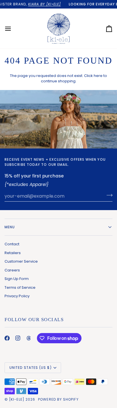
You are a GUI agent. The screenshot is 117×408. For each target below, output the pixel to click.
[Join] (107, 195)
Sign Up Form (17, 278)
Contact (12, 244)
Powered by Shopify (58, 399)
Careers (12, 270)
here (98, 75)
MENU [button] (10, 227)
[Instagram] (17, 338)
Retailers (13, 253)
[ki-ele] (16, 399)
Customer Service (21, 261)
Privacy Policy (17, 296)
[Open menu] (13, 29)
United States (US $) (30, 367)
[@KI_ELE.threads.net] (28, 338)
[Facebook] (7, 338)
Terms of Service (20, 287)
